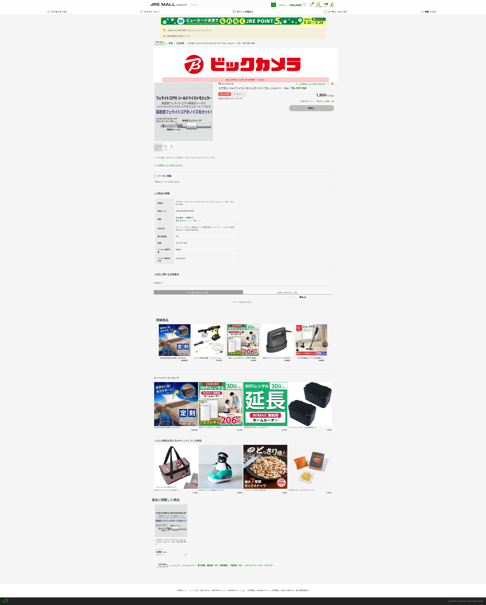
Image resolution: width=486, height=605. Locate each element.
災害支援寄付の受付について (178, 36)
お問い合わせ (205, 590)
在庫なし (311, 108)
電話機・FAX (236, 565)
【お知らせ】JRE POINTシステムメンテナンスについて (189, 30)
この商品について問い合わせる (312, 84)
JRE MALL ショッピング (159, 43)
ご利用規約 (251, 590)
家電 (171, 43)
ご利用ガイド (181, 590)
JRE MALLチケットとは (236, 590)
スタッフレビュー (287, 292)
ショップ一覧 (193, 590)
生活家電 (180, 43)
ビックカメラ (188, 565)
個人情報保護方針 (302, 590)
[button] (325, 344)
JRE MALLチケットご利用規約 (268, 590)
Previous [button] (181, 112)
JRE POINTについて (218, 590)
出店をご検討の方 (287, 590)
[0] (311, 5)
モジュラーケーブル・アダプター (259, 565)
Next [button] (186, 112)
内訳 (332, 101)
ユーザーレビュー (198, 292)
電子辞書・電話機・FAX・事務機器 (212, 565)
